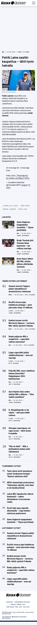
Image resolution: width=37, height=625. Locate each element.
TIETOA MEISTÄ (6, 617)
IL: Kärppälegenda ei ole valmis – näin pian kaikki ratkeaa (19, 412)
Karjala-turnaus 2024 (18, 604)
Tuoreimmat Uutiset (11, 466)
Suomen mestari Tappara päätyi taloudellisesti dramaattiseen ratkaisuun (20, 289)
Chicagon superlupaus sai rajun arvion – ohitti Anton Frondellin (20, 431)
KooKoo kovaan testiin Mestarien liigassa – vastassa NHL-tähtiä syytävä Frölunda (21, 323)
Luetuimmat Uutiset (11, 528)
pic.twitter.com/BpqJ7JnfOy (17, 178)
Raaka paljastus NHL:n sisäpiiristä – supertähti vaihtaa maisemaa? (19, 339)
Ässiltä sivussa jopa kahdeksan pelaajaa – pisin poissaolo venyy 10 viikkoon (20, 305)
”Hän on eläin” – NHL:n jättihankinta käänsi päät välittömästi (19, 449)
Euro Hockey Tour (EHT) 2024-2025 (17, 607)
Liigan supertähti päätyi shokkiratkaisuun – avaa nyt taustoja (21, 355)
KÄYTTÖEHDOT (6, 618)
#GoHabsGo (23, 176)
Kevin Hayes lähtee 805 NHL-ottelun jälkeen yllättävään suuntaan (25, 263)
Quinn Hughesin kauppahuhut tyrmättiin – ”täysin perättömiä (25, 226)
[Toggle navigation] (33, 3)
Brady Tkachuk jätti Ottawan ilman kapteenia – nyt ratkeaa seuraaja (25, 244)
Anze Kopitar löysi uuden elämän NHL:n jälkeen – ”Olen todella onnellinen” (21, 394)
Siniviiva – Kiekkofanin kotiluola (18, 602)
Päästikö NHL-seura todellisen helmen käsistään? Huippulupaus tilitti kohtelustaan (22, 375)
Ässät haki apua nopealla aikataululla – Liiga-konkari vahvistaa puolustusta (18, 511)
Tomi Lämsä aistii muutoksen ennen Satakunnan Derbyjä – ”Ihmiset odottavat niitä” (19, 474)
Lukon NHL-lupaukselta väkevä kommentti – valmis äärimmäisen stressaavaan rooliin (20, 498)
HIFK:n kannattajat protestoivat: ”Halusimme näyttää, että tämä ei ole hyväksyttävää (20, 485)
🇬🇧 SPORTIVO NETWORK (19, 617)
